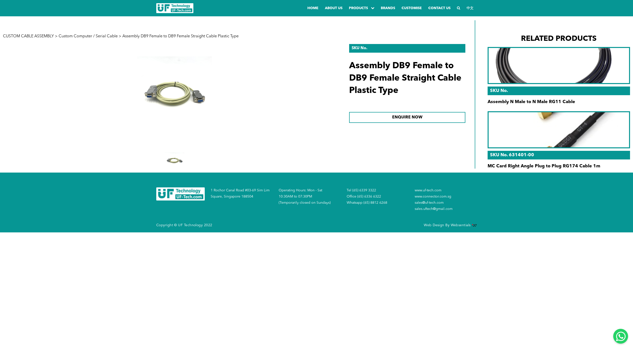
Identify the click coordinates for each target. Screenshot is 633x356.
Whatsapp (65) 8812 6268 (367, 202)
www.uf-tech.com (428, 190)
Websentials (461, 225)
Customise (412, 8)
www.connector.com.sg (433, 196)
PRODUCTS (359, 8)
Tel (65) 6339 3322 (361, 190)
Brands (388, 8)
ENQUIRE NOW (407, 117)
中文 (470, 8)
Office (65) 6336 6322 (364, 196)
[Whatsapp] (620, 336)
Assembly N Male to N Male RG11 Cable (531, 102)
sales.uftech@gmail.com (433, 209)
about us (333, 8)
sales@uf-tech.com (429, 202)
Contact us (439, 8)
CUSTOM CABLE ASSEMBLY (28, 36)
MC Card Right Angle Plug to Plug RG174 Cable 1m (544, 166)
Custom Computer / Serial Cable (88, 36)
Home (312, 8)
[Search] (458, 8)
